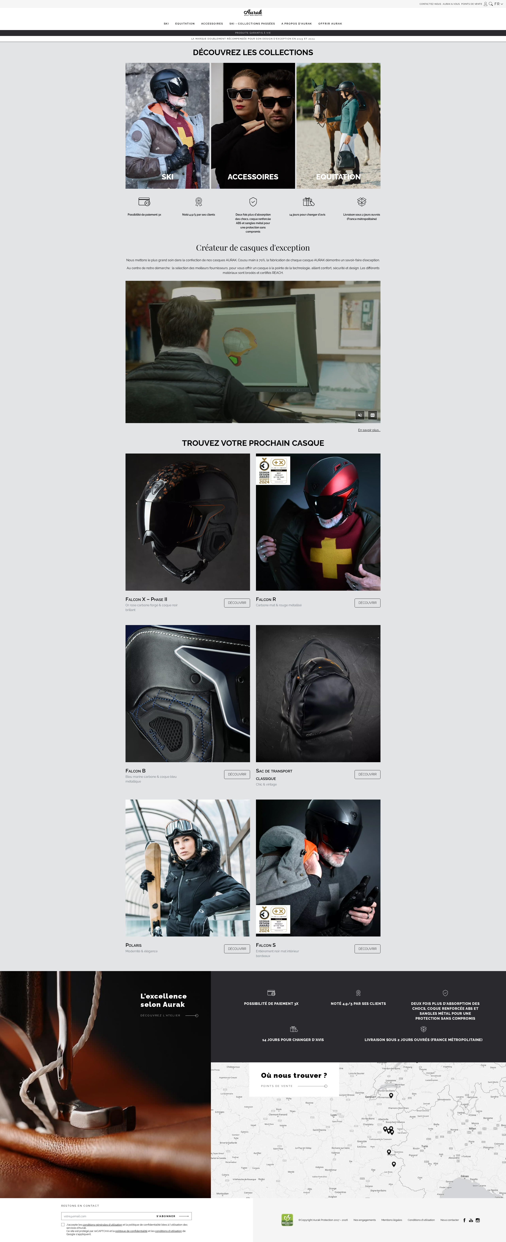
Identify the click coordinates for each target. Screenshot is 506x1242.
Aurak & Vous (451, 4)
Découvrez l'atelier (161, 1015)
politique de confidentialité (131, 1231)
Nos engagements (365, 1219)
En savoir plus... (369, 430)
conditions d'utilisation (168, 1231)
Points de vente (471, 4)
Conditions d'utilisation (421, 1219)
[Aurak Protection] (253, 4)
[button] (485, 2)
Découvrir (237, 603)
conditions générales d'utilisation (102, 1224)
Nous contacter (450, 1219)
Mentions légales (391, 1219)
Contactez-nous (430, 4)
